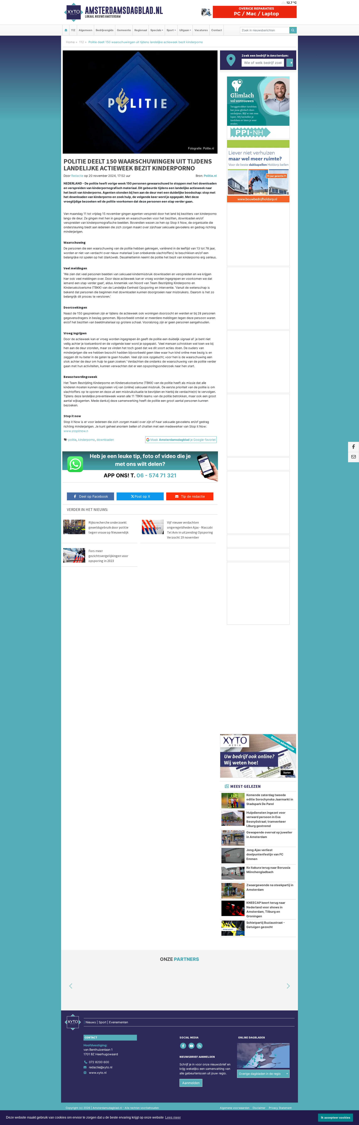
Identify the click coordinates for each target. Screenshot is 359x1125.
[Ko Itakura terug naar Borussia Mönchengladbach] (233, 769)
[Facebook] (184, 941)
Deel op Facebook (93, 496)
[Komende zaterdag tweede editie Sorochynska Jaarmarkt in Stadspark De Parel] (233, 696)
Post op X (142, 496)
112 (73, 30)
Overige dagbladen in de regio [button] (260, 969)
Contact (216, 30)
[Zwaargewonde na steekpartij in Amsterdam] (233, 786)
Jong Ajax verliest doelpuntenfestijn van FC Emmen (264, 750)
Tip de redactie (193, 496)
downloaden (105, 439)
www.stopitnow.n (76, 431)
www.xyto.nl (97, 968)
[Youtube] (192, 941)
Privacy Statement (280, 1003)
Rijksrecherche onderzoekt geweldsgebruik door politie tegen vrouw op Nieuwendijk (108, 527)
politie (72, 439)
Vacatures (201, 30)
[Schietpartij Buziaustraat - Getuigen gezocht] (233, 824)
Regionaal (140, 30)
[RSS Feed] (200, 941)
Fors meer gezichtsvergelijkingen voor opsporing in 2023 (108, 556)
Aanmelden (191, 978)
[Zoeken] (293, 30)
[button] (66, 881)
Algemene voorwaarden (234, 1003)
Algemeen (85, 30)
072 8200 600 (99, 957)
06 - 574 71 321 (156, 475)
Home (70, 42)
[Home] (65, 30)
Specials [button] (155, 30)
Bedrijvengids (104, 30)
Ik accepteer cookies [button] (335, 1117)
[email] (353, 457)
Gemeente (124, 30)
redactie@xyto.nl (100, 962)
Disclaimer (259, 1003)
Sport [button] (170, 30)
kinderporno (86, 439)
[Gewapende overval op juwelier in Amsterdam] (233, 733)
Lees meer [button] (173, 1117)
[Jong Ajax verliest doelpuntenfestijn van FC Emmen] (233, 751)
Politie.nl (210, 175)
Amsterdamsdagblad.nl (124, 10)
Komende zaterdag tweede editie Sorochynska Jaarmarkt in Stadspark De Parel (269, 695)
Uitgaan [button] (184, 30)
